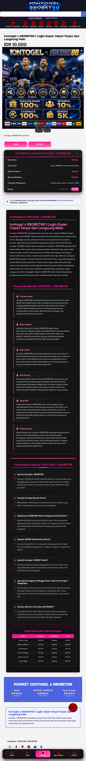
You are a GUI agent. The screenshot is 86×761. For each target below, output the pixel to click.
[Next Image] (82, 88)
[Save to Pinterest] (28, 747)
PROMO (12, 755)
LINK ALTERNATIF (58, 755)
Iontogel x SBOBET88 (18, 233)
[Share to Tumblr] (41, 747)
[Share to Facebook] (16, 747)
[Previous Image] (4, 88)
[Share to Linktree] (22, 747)
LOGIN (15, 144)
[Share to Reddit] (35, 747)
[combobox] (40, 14)
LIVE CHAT (74, 755)
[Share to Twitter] (10, 747)
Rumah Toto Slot (43, 760)
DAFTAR (39, 144)
